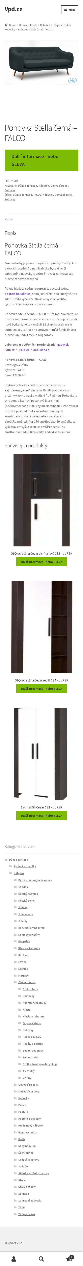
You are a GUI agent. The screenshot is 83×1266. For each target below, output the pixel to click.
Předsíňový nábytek (30, 1125)
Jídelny (22, 921)
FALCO (37, 195)
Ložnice (23, 969)
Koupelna (24, 941)
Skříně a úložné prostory (33, 1173)
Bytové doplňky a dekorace (35, 880)
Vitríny (27, 1078)
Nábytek (45, 25)
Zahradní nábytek (29, 1200)
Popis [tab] (8, 219)
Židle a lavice (26, 1214)
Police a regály (32, 1037)
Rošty (21, 1139)
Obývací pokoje (28, 1084)
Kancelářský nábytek (31, 928)
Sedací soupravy (33, 1050)
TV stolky (29, 1071)
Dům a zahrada (28, 25)
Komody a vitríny (29, 934)
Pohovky (10, 29)
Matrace (23, 975)
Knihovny (28, 996)
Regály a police (27, 1132)
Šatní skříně (25, 1153)
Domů (12, 25)
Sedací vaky (30, 1057)
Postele (23, 1112)
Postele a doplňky (29, 1118)
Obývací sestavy (28, 1091)
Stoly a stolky (27, 1187)
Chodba (23, 887)
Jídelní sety (25, 914)
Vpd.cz (13, 9)
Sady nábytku (27, 1146)
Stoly (21, 1180)
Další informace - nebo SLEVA (34, 160)
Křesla (27, 1009)
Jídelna (23, 907)
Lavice (22, 962)
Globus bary (30, 989)
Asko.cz (24, 350)
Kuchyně (23, 955)
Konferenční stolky (34, 1003)
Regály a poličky (33, 1043)
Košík (64, 1256)
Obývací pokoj (62, 25)
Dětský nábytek (28, 894)
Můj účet (14, 1259)
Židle (21, 1207)
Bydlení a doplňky (25, 866)
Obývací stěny (32, 1023)
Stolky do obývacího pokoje (40, 1064)
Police (22, 1105)
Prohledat (41, 1259)
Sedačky (23, 1166)
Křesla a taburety (29, 948)
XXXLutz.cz (41, 350)
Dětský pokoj (26, 900)
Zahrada (23, 1193)
